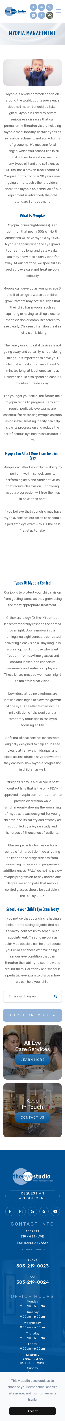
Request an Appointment (32, 1195)
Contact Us (32, 1118)
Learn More (33, 1060)
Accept (32, 1411)
